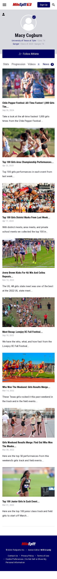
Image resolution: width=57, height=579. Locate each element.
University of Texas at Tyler (24, 41)
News (48, 64)
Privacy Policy (27, 556)
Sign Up (44, 4)
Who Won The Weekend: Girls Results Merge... (26, 387)
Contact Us (13, 556)
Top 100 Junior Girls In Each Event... (21, 501)
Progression (18, 64)
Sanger (16, 44)
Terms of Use (43, 556)
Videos (33, 64)
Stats (6, 64)
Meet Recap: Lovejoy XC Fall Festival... (22, 331)
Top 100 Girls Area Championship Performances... (28, 162)
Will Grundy (46, 550)
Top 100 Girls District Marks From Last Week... (26, 217)
